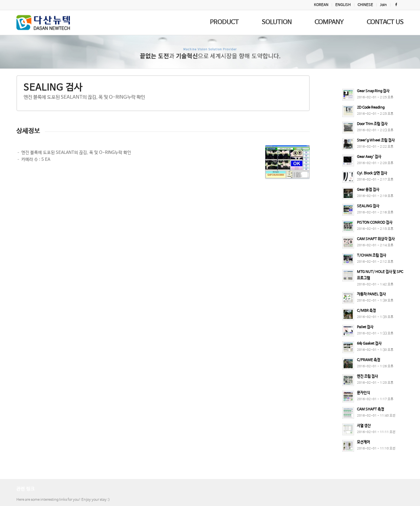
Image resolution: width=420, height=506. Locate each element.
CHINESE (365, 5)
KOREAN (321, 5)
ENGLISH (343, 5)
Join (383, 5)
